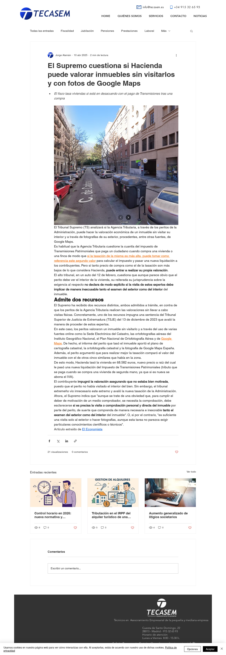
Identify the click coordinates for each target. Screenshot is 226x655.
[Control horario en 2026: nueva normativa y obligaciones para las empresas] (55, 492)
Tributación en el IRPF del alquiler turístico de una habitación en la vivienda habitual (111, 515)
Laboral (149, 31)
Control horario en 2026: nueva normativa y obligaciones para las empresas (52, 515)
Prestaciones (129, 31)
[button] (191, 30)
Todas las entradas (42, 31)
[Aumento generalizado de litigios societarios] (170, 492)
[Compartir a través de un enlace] (75, 441)
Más (163, 31)
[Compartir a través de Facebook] (49, 441)
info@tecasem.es (153, 7)
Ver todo (191, 471)
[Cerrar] (222, 649)
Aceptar (210, 649)
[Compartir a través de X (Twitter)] (58, 441)
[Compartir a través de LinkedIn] (66, 441)
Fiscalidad (67, 31)
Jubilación (87, 31)
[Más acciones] (176, 55)
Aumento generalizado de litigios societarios (168, 515)
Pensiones (107, 31)
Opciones (192, 649)
